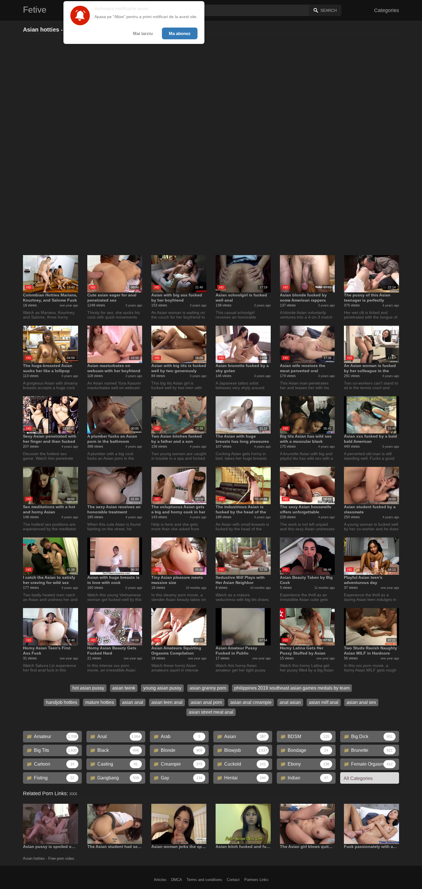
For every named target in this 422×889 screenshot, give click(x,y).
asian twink (123, 688)
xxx (73, 793)
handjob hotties (61, 702)
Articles (160, 880)
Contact (233, 880)
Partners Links (256, 880)
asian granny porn (207, 688)
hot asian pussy (88, 688)
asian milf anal (323, 702)
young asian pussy (162, 688)
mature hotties (99, 702)
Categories (386, 10)
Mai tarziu (143, 33)
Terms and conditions (204, 880)
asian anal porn (206, 702)
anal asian (290, 702)
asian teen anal (167, 702)
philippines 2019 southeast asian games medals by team (292, 688)
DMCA (176, 880)
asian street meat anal (211, 712)
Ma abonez (180, 33)
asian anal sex (361, 702)
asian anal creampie (251, 702)
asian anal (132, 702)
